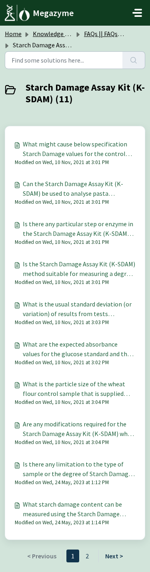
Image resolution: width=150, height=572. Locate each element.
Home (13, 34)
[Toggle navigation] (137, 13)
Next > (114, 556)
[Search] (133, 60)
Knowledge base (55, 34)
